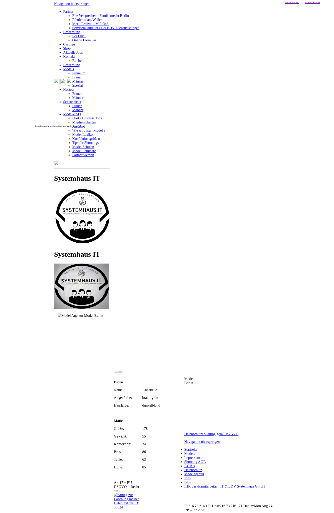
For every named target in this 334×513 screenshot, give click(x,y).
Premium (78, 73)
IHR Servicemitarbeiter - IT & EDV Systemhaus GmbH (224, 486)
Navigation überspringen (72, 4)
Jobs (187, 478)
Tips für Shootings (85, 143)
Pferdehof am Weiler (87, 20)
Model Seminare (84, 151)
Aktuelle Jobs (73, 52)
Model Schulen (83, 147)
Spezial (77, 85)
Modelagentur (194, 474)
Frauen (77, 77)
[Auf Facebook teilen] (114, 320)
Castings (69, 44)
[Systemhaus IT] (82, 243)
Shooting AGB (195, 462)
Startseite (190, 449)
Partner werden (83, 155)
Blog (187, 482)
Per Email (79, 36)
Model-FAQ (72, 114)
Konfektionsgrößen (86, 139)
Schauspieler (72, 102)
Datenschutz (193, 470)
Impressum (192, 458)
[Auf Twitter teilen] (119, 320)
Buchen (77, 61)
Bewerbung (71, 32)
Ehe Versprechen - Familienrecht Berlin (100, 16)
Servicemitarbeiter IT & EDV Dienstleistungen (106, 28)
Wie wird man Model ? (88, 130)
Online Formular (84, 40)
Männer (77, 81)
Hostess (68, 89)
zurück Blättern (292, 2)
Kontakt (69, 56)
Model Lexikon (83, 134)
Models (68, 69)
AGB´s (189, 466)
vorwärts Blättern (312, 2)
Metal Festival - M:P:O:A (90, 24)
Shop (67, 48)
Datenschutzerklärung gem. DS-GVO (211, 434)
